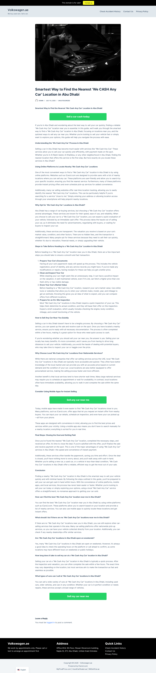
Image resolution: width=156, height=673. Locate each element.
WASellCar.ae (94, 669)
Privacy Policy (142, 11)
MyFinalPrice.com (64, 669)
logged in (51, 622)
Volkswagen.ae (18, 10)
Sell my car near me (78, 596)
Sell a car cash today (78, 116)
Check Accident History (110, 11)
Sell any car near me (78, 400)
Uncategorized (64, 100)
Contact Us (128, 11)
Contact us (88, 3)
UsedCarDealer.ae (79, 669)
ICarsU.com (83, 666)
